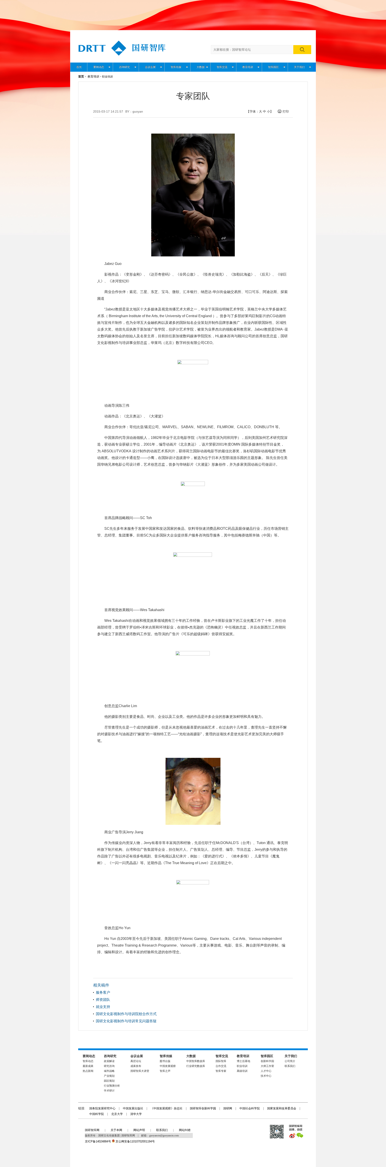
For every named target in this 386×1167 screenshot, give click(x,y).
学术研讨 (109, 1090)
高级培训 (242, 1071)
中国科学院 (96, 1114)
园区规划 (109, 1080)
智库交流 (222, 67)
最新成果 (88, 1066)
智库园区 (273, 67)
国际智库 (221, 1061)
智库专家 (221, 1071)
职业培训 (242, 1066)
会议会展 (150, 67)
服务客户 (103, 992)
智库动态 (88, 1061)
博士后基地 (243, 1061)
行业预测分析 (112, 1085)
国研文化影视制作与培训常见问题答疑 (126, 1021)
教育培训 (247, 67)
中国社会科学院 (249, 1108)
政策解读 (109, 1061)
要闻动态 (98, 67)
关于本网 (116, 1130)
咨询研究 (124, 67)
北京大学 (117, 1114)
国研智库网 (92, 1130)
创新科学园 (267, 1061)
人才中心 (266, 1071)
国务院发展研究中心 (102, 1108)
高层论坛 (135, 1061)
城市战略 (109, 1071)
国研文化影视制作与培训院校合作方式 (126, 1014)
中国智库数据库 (195, 1061)
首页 (79, 67)
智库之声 (165, 1071)
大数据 (201, 67)
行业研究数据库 (195, 1066)
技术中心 (266, 1075)
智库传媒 (176, 67)
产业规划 (109, 1075)
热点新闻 (88, 1071)
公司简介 (290, 1061)
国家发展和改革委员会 (281, 1108)
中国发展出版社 (133, 1108)
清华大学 (136, 1114)
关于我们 (299, 67)
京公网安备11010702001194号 (135, 1141)
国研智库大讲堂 (139, 1071)
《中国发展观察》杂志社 (167, 1108)
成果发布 (135, 1066)
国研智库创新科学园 (203, 1108)
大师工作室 (267, 1066)
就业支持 (103, 1007)
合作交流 (221, 1066)
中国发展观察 (168, 1066)
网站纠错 (185, 1130)
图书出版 (165, 1061)
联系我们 (290, 1066)
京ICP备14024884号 (98, 1141)
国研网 (227, 1108)
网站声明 (139, 1130)
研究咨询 (109, 1066)
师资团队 (103, 999)
